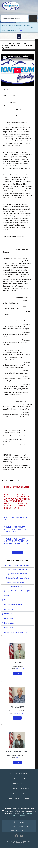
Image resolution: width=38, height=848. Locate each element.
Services (13, 793)
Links (23, 793)
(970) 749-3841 (19, 669)
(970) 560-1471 (19, 713)
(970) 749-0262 (19, 758)
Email (17, 673)
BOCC (27, 798)
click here (19, 30)
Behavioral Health (15, 798)
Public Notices (18, 778)
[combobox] (14, 18)
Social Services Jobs (14, 803)
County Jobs (28, 803)
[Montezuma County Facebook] (16, 836)
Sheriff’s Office (21, 774)
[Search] (33, 18)
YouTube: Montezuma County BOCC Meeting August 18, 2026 (15, 529)
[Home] (10, 6)
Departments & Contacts (18, 788)
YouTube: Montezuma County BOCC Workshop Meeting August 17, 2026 (16, 541)
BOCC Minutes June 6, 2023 (16, 487)
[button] (19, 36)
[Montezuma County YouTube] (22, 836)
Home (11, 774)
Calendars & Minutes (17, 783)
